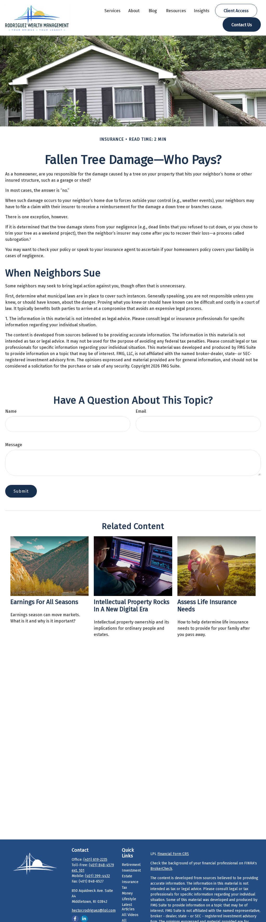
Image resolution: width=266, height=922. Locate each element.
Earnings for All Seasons (44, 602)
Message (13, 444)
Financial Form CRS (173, 854)
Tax (124, 887)
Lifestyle (129, 899)
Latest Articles (128, 907)
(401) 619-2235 (95, 859)
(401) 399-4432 (97, 876)
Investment (131, 870)
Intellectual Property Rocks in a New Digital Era (131, 605)
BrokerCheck (161, 868)
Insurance (130, 882)
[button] (112, 10)
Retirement (131, 865)
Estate (127, 876)
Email (141, 411)
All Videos (130, 915)
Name (11, 411)
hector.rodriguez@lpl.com (94, 910)
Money (127, 893)
